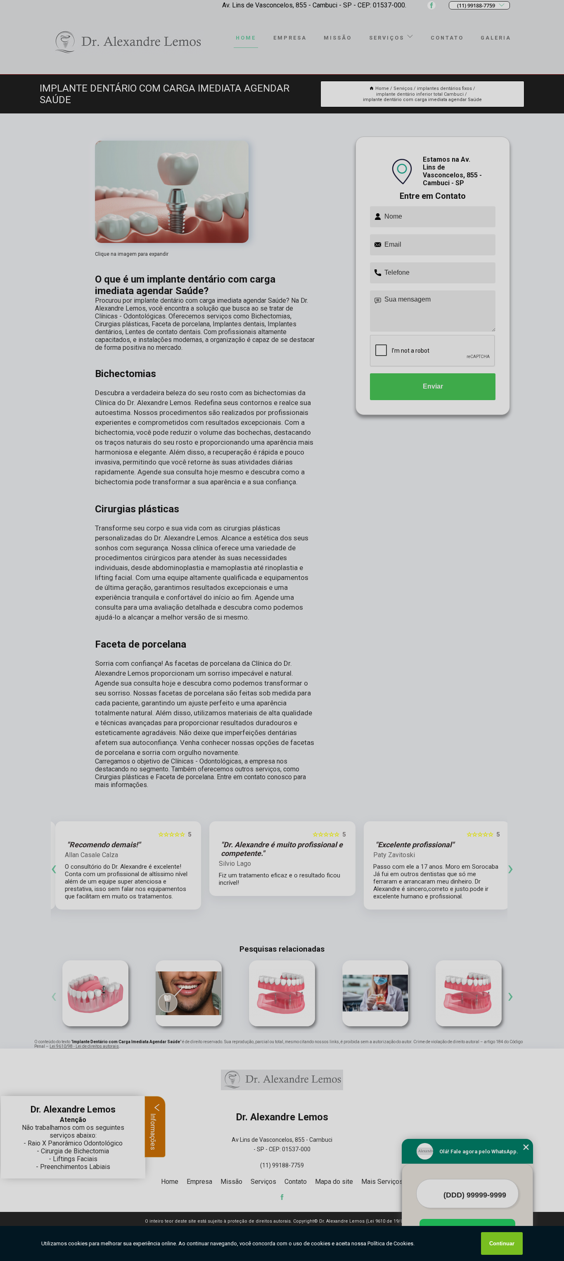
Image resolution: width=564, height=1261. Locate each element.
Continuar (501, 1243)
